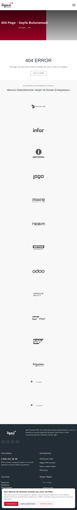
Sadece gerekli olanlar (28, 504)
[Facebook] (3, 442)
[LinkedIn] (13, 442)
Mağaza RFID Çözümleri (47, 462)
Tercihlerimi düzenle (46, 504)
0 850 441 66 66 (9, 459)
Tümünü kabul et (11, 504)
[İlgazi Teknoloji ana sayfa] (7, 5)
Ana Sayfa (22, 27)
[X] (8, 442)
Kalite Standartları (6, 487)
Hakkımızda (5, 482)
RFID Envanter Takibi (46, 459)
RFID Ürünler (44, 470)
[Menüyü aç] (73, 5)
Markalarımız (5, 485)
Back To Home (38, 73)
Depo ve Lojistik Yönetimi (48, 466)
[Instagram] (17, 442)
